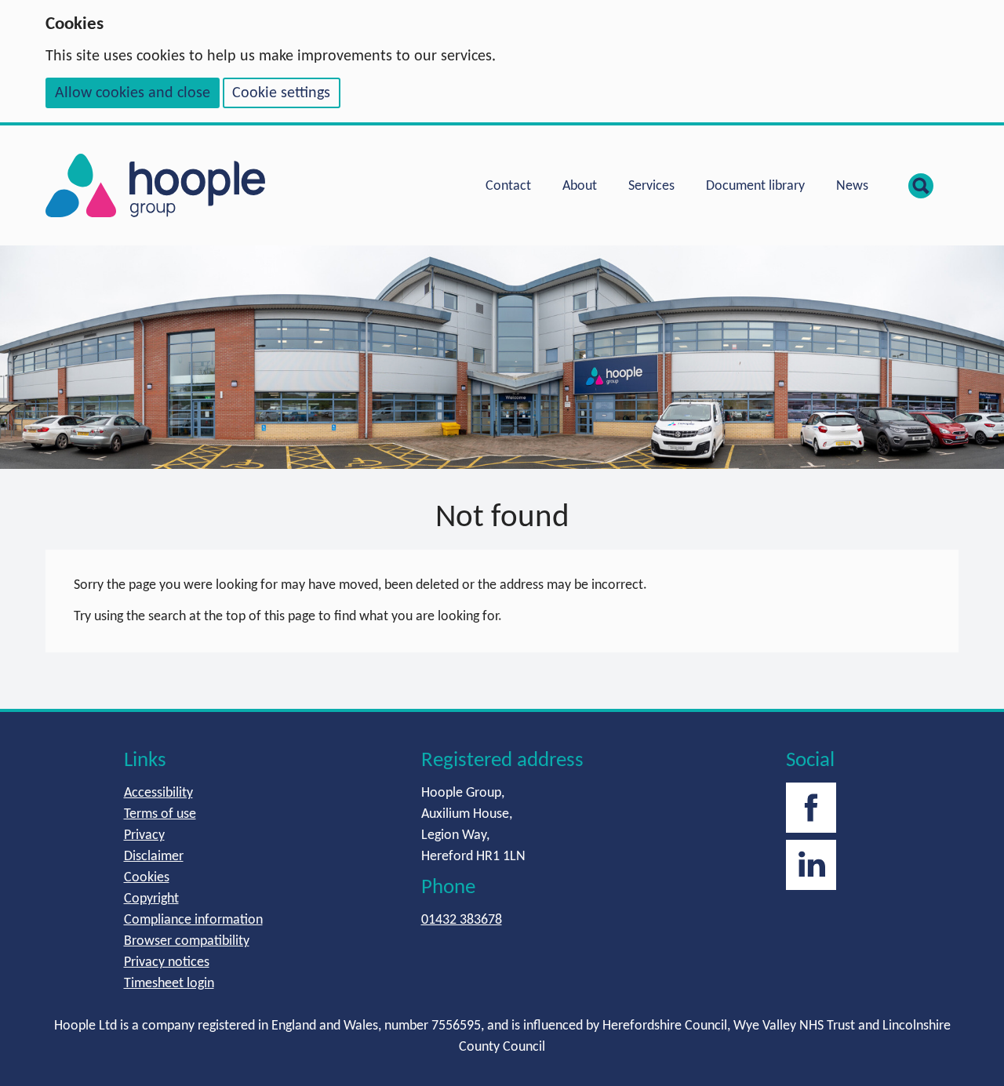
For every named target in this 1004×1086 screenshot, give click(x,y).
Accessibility (158, 793)
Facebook (811, 808)
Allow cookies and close (132, 93)
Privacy (144, 835)
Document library (755, 186)
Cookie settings (281, 93)
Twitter (811, 865)
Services (651, 186)
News (852, 186)
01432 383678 (461, 920)
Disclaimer (154, 856)
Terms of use (160, 814)
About (579, 186)
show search (920, 185)
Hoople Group (155, 185)
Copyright (151, 899)
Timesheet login (169, 983)
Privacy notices (166, 962)
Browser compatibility (186, 941)
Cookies (146, 877)
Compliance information (193, 920)
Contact (508, 186)
